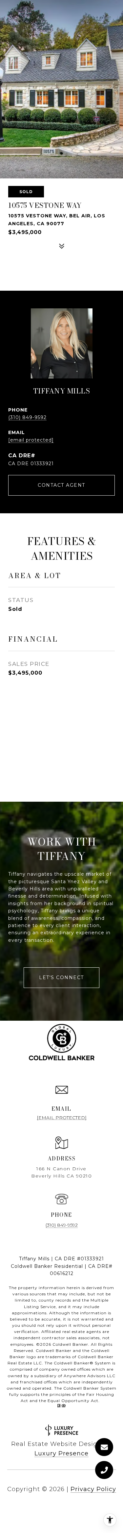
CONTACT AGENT (61, 485)
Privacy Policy (93, 1489)
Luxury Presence (61, 1453)
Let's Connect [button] (61, 977)
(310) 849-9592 (27, 417)
